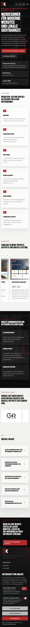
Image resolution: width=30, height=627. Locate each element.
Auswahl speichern (15, 613)
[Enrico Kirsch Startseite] (3, 4)
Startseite (6, 565)
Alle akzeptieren (15, 618)
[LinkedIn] (20, 4)
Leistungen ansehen (9, 56)
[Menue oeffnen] (27, 4)
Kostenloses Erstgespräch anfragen (13, 51)
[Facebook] (16, 4)
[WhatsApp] (23, 4)
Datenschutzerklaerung (9, 624)
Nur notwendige (15, 608)
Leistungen (6, 568)
